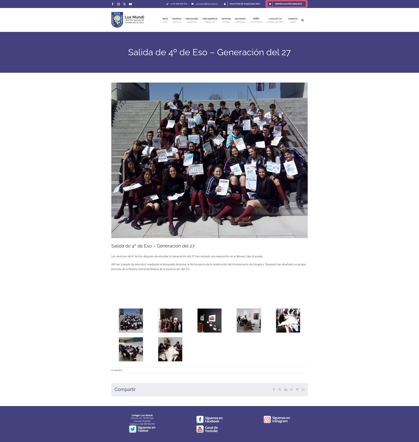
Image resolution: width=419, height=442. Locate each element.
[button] (302, 20)
